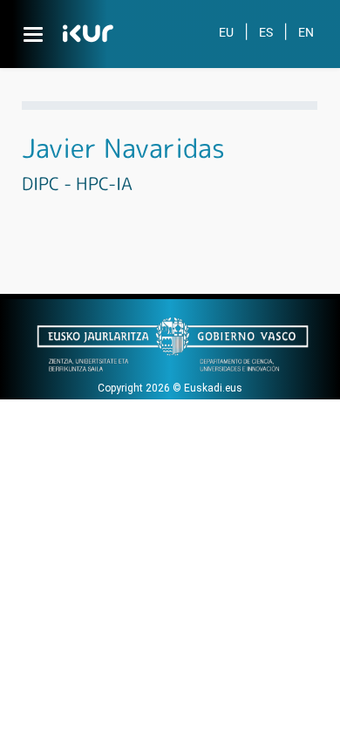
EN (306, 32)
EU (226, 32)
